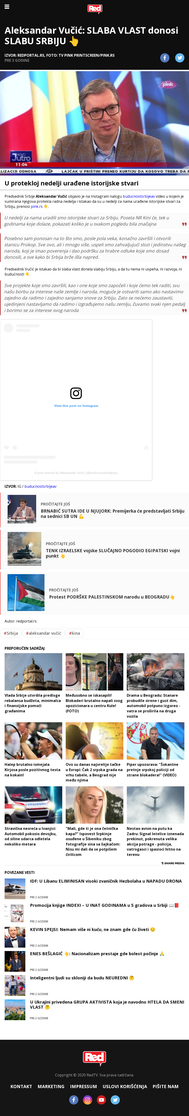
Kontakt (21, 1086)
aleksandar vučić (43, 633)
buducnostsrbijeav (139, 196)
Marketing (51, 1086)
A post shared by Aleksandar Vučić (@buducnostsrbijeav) (76, 473)
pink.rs (37, 206)
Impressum (83, 1086)
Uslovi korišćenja (125, 1086)
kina (74, 633)
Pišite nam (166, 1086)
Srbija (11, 633)
